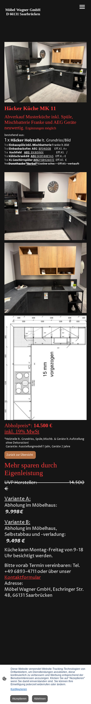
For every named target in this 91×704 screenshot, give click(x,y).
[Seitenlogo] (24, 19)
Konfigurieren (19, 689)
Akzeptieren (19, 698)
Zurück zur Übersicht (20, 455)
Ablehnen (40, 698)
